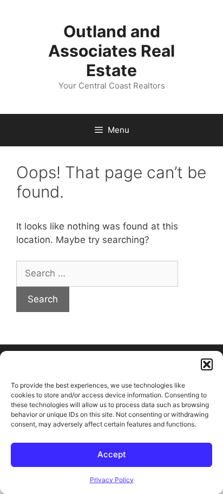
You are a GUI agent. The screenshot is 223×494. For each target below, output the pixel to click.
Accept (111, 454)
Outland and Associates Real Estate (111, 51)
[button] (206, 364)
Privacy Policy (112, 480)
